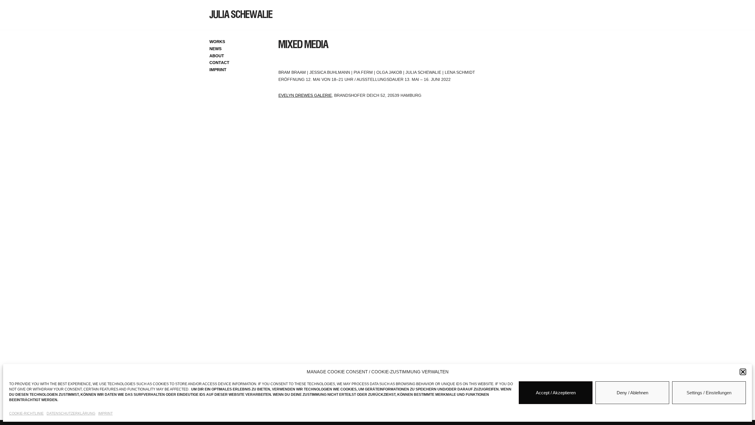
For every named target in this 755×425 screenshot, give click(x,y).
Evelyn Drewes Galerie (305, 95)
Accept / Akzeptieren (556, 392)
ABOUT (216, 55)
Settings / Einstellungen (709, 392)
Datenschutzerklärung (71, 413)
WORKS (217, 41)
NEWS (215, 48)
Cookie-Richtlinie (26, 413)
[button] (743, 372)
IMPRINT (217, 69)
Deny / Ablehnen (632, 392)
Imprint (105, 413)
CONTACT (219, 62)
